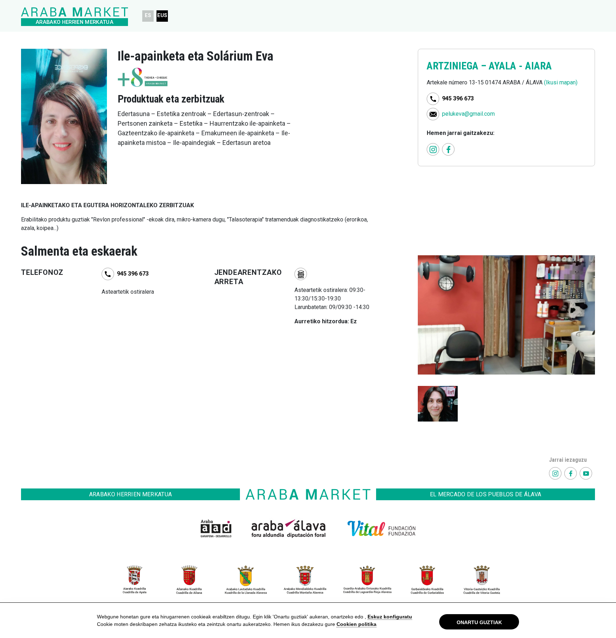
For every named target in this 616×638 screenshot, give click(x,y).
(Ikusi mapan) (561, 82)
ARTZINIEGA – (458, 66)
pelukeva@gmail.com (468, 113)
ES (148, 15)
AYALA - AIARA (520, 66)
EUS (162, 15)
